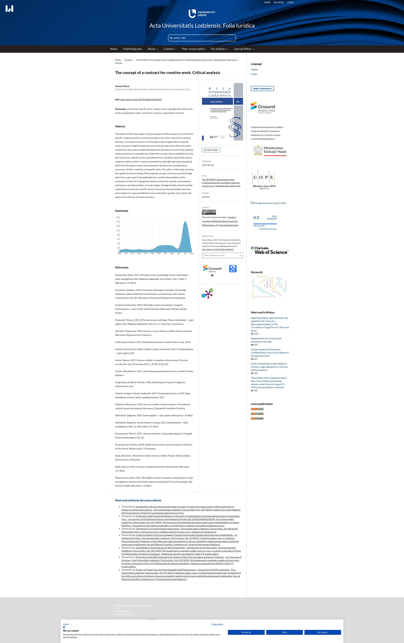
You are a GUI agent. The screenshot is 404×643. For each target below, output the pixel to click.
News (113, 48)
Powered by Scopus (268, 229)
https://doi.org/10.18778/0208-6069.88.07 (141, 99)
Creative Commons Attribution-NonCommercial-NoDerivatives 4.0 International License (220, 221)
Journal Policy (243, 48)
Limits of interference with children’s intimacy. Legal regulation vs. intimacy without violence (269, 366)
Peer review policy (193, 48)
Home (118, 60)
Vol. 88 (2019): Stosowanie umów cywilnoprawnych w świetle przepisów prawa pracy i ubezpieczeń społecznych (186, 60)
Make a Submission (262, 88)
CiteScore (272, 217)
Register (279, 2)
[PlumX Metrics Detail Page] (208, 294)
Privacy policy (217, 624)
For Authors (218, 48)
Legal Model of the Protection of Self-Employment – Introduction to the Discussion (176, 547)
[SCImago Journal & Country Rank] (268, 203)
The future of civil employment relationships (158, 528)
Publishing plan (132, 48)
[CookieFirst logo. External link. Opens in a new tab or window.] (64, 627)
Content (169, 48)
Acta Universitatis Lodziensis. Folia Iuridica (202, 25)
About (152, 48)
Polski (254, 74)
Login (290, 2)
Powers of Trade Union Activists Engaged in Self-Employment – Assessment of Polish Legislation (183, 569)
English (254, 69)
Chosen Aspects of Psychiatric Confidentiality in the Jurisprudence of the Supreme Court (270, 352)
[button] (67, 624)
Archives (128, 60)
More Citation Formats (214, 255)
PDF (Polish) (212, 150)
